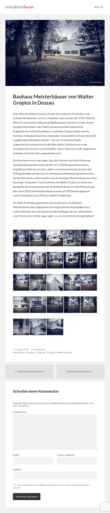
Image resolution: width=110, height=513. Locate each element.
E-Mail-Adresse (66, 455)
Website (17, 470)
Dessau (42, 352)
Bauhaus (32, 352)
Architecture (39, 349)
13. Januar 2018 (20, 349)
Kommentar (20, 412)
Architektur (19, 352)
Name (17, 455)
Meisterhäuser (65, 352)
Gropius (52, 352)
